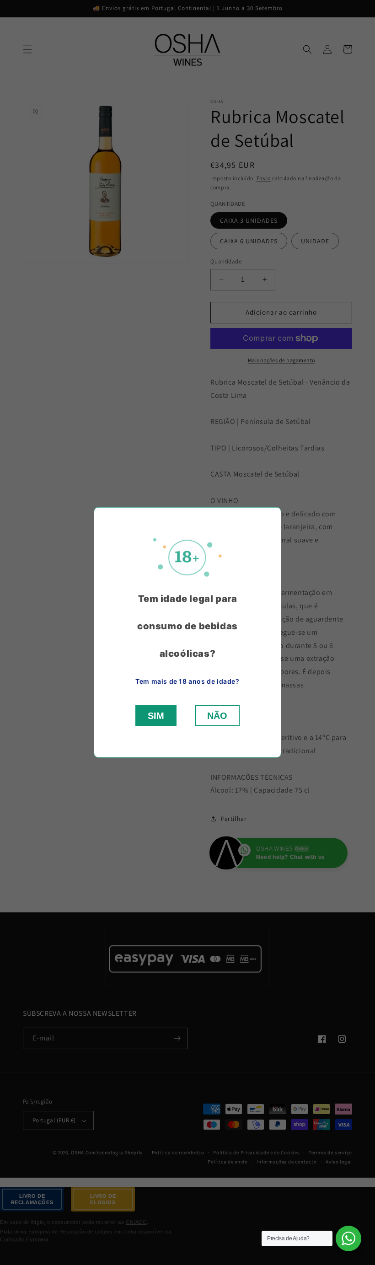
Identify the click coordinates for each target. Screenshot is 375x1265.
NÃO (217, 716)
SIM (156, 716)
